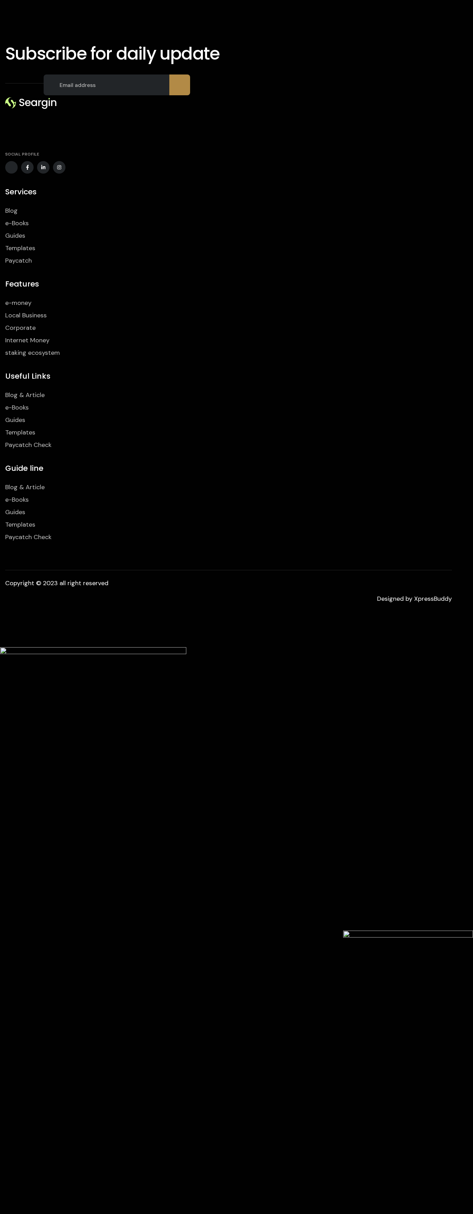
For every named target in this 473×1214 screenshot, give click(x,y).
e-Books (17, 223)
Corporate (20, 328)
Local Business (26, 315)
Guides (15, 235)
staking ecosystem (32, 353)
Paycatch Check (28, 445)
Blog (11, 210)
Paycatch (18, 260)
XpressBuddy (433, 599)
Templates (20, 248)
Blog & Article (25, 395)
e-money (18, 303)
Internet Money (27, 340)
